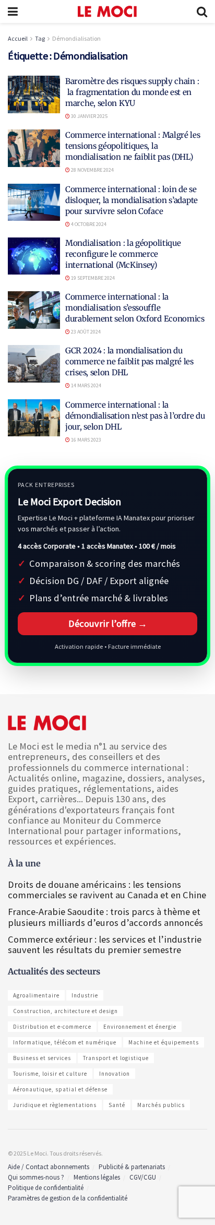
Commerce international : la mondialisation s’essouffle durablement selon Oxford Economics (135, 308)
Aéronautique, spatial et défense (60, 1089)
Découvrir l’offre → (107, 623)
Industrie (84, 995)
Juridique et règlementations (55, 1105)
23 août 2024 (85, 331)
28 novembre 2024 (92, 169)
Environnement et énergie (139, 1026)
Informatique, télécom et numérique (64, 1042)
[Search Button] (202, 11)
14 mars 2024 (85, 385)
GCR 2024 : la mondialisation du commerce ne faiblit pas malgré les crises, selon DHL (129, 361)
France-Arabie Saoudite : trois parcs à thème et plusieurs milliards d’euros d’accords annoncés (105, 917)
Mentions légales (97, 1177)
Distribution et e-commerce (52, 1026)
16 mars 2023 (85, 439)
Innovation (114, 1073)
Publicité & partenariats (132, 1166)
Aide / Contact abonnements (48, 1166)
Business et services (42, 1058)
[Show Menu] (13, 11)
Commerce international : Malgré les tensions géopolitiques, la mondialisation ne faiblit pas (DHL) (132, 146)
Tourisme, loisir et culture (50, 1073)
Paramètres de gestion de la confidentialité (67, 1198)
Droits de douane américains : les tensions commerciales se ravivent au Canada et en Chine (107, 889)
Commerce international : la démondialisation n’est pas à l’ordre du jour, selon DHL (135, 416)
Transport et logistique (116, 1058)
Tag (40, 38)
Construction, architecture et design (65, 1011)
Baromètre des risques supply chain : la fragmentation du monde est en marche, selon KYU (132, 92)
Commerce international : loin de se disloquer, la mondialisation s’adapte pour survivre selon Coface (131, 200)
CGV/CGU (142, 1177)
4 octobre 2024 (88, 224)
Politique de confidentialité (45, 1187)
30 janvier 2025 (89, 116)
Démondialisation (76, 38)
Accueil (18, 38)
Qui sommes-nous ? (36, 1177)
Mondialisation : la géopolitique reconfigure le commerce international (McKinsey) (123, 254)
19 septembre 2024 (92, 278)
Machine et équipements (163, 1042)
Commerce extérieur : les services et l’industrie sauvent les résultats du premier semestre (104, 944)
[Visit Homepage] (107, 11)
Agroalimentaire (36, 995)
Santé (117, 1105)
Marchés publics (161, 1105)
